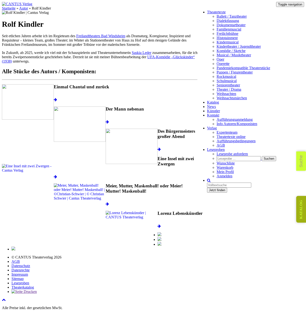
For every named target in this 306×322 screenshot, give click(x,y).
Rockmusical (226, 76)
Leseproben (216, 150)
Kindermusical (228, 42)
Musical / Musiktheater (234, 55)
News (211, 107)
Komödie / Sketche (231, 51)
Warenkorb (225, 167)
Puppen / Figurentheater (235, 72)
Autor (23, 8)
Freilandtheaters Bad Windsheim (100, 36)
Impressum (19, 274)
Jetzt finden (217, 190)
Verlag (212, 128)
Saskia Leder (141, 53)
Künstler (213, 111)
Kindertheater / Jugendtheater (239, 46)
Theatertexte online (231, 137)
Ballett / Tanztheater (232, 16)
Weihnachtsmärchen (232, 98)
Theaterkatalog (22, 287)
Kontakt (213, 115)
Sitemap (17, 279)
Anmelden (224, 176)
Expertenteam (227, 132)
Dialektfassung (228, 21)
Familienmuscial (229, 29)
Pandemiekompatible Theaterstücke (243, 68)
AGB (221, 145)
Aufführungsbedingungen (236, 141)
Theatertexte (216, 12)
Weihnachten (226, 94)
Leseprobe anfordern (232, 154)
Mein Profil (225, 172)
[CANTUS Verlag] (17, 4)
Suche (301, 161)
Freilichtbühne (227, 34)
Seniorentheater (228, 85)
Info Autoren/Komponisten (237, 124)
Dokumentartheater (231, 25)
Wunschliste (226, 163)
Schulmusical (227, 81)
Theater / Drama (229, 89)
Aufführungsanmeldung (235, 119)
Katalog (213, 102)
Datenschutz (20, 266)
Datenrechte (20, 270)
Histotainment (227, 38)
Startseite (9, 8)
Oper (220, 59)
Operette (223, 64)
